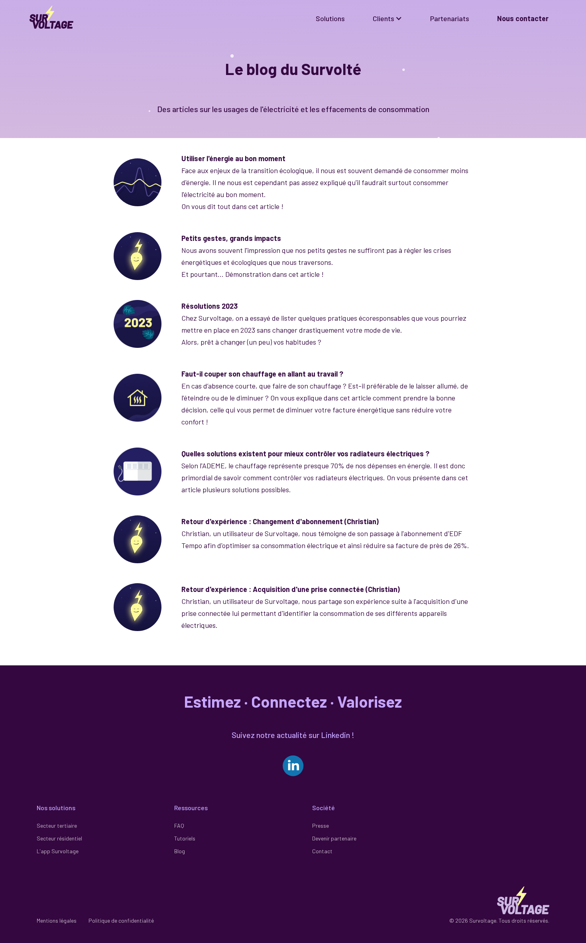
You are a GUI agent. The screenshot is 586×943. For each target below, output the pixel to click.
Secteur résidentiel (59, 838)
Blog (179, 851)
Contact (322, 851)
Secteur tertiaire (57, 825)
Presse (320, 825)
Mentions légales (57, 920)
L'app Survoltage (58, 851)
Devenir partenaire (334, 838)
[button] (387, 18)
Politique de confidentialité (121, 920)
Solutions (330, 18)
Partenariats (449, 18)
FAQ (179, 825)
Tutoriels (184, 838)
